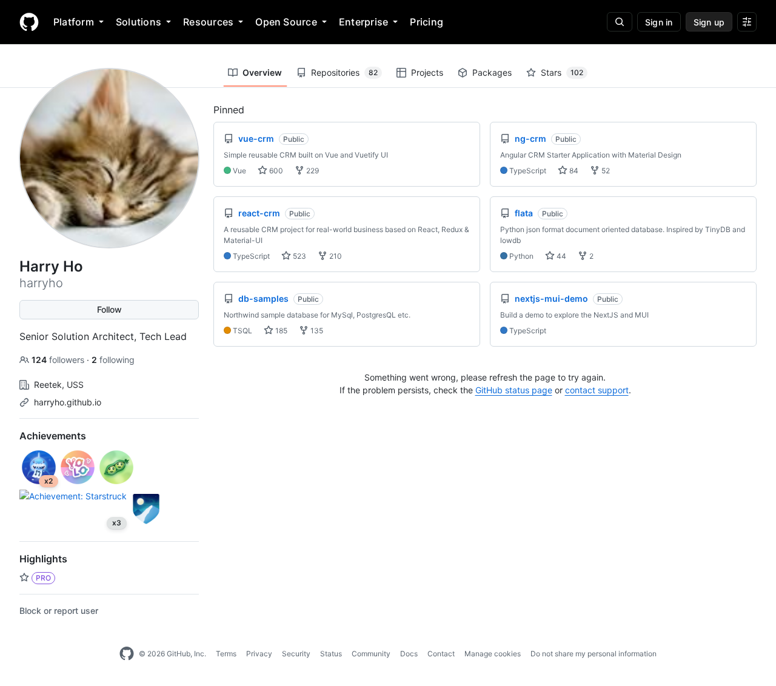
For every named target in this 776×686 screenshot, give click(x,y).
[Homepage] (29, 22)
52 (605, 170)
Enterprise (363, 22)
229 (311, 170)
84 (572, 170)
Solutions (138, 22)
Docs (409, 653)
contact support (597, 390)
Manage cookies (492, 653)
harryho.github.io (67, 402)
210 (334, 256)
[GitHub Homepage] (126, 654)
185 (280, 330)
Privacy (259, 653)
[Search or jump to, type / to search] (619, 22)
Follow (109, 309)
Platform (73, 22)
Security (296, 653)
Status (331, 653)
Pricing (426, 22)
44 (560, 256)
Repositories (344, 72)
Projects (427, 72)
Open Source (286, 22)
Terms (226, 653)
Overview (262, 72)
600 (275, 170)
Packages (492, 72)
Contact (441, 653)
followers (59, 360)
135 (316, 330)
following (113, 360)
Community (371, 653)
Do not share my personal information (593, 653)
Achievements (52, 436)
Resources (208, 22)
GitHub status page (513, 390)
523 (298, 256)
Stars (562, 72)
